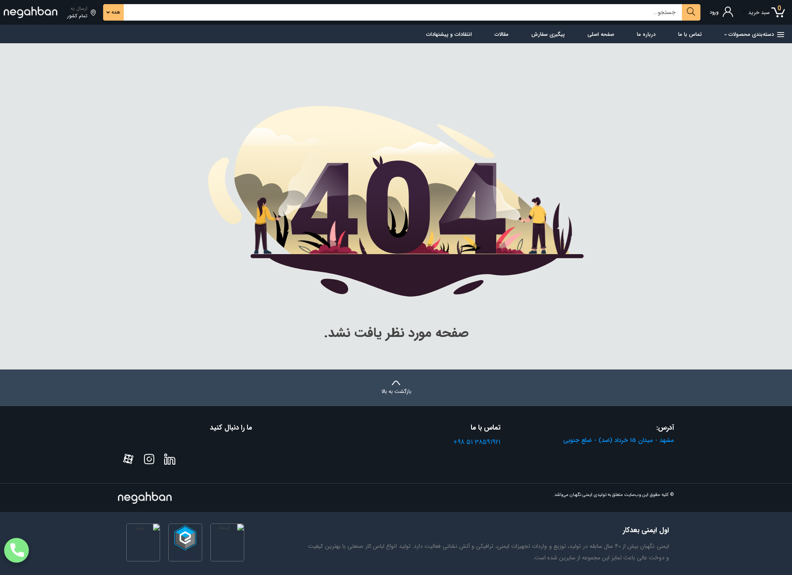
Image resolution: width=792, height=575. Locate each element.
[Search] (691, 12)
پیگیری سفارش (548, 34)
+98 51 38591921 (476, 442)
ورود (714, 12)
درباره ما (646, 34)
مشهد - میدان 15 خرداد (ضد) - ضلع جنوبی (618, 440)
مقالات (502, 34)
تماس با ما (690, 34)
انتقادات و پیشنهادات (449, 34)
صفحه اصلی (600, 34)
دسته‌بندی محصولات (751, 34)
